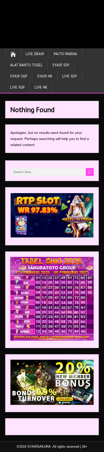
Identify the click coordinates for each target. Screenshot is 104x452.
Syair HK (45, 76)
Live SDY (69, 76)
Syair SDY (61, 65)
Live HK (41, 87)
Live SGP (17, 87)
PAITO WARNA (65, 53)
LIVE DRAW (35, 53)
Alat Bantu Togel (26, 65)
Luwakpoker (20, 428)
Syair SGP (18, 76)
